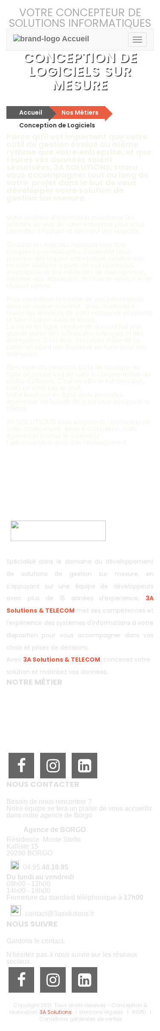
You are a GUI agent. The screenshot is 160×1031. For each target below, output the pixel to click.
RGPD (139, 1012)
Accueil (30, 112)
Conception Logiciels (37, 699)
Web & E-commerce (37, 713)
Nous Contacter (80, 500)
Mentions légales (101, 1012)
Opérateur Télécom (36, 727)
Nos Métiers (80, 112)
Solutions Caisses (32, 720)
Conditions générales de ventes (80, 1018)
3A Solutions (56, 1012)
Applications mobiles (37, 706)
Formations (23, 733)
